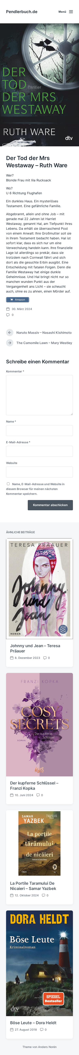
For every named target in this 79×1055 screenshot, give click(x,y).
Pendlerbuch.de (21, 11)
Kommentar (15, 371)
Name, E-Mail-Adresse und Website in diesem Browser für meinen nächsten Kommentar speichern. (35, 488)
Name (11, 421)
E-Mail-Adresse (18, 442)
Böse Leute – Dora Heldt (33, 1022)
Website (11, 463)
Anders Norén (47, 1047)
